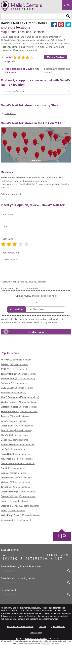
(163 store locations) (14, 364)
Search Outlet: (9, 590)
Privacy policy (36, 632)
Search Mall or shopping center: (18, 578)
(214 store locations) (14, 449)
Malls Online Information (36, 638)
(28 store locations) (16, 477)
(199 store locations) (17, 425)
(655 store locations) (14, 369)
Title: (5, 226)
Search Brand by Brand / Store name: (21, 566)
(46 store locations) (18, 463)
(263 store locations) (17, 388)
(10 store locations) (13, 510)
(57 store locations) (15, 383)
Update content (58, 626)
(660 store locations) (14, 435)
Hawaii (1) (10, 113)
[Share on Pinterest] (61, 25)
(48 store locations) (14, 473)
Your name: (9, 214)
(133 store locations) (14, 501)
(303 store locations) (18, 444)
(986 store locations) (19, 407)
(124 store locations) (19, 402)
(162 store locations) (15, 482)
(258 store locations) (20, 515)
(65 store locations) (14, 421)
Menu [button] (66, 5)
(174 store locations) (18, 491)
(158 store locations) (20, 397)
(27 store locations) (15, 416)
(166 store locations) (19, 374)
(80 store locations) (13, 392)
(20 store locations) (15, 487)
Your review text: (11, 252)
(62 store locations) (13, 468)
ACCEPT (45, 643)
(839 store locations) (20, 506)
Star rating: (8, 238)
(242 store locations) (17, 459)
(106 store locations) (16, 454)
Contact (42, 626)
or (36, 298)
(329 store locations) (14, 440)
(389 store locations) (16, 359)
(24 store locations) (16, 520)
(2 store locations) (16, 430)
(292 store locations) (18, 378)
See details (55, 643)
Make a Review (55, 57)
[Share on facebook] (54, 25)
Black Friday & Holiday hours (20, 626)
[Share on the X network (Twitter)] (68, 25)
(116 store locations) (19, 411)
